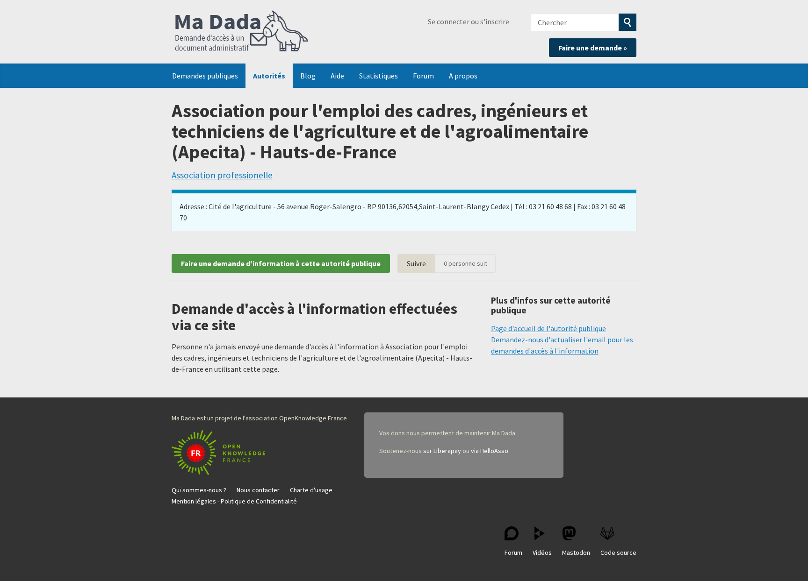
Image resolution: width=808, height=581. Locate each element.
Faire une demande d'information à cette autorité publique (281, 263)
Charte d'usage (311, 490)
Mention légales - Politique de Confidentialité (234, 501)
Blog (308, 75)
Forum (423, 75)
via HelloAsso (489, 450)
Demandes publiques (205, 75)
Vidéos (542, 552)
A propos (463, 75)
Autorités (269, 75)
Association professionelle (222, 175)
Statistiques (378, 75)
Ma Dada (242, 31)
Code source (618, 552)
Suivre (416, 263)
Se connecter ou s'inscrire (468, 21)
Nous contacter (258, 490)
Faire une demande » (592, 47)
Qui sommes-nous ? (199, 490)
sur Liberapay (442, 450)
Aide (337, 75)
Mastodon (576, 552)
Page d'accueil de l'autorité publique (548, 328)
